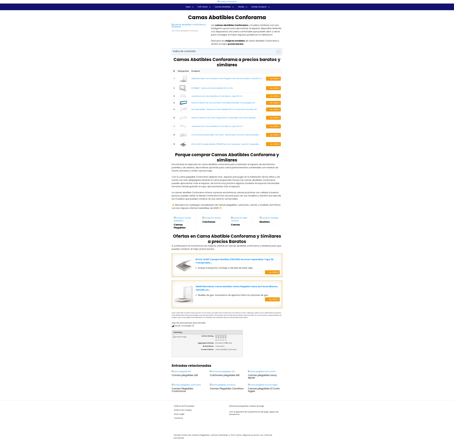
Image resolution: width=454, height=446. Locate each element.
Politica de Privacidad (184, 406)
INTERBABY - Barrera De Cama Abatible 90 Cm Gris (212, 88)
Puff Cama (202, 6)
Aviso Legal (179, 414)
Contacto (178, 418)
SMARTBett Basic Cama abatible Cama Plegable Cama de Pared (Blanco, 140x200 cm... (227, 78)
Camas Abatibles (223, 6)
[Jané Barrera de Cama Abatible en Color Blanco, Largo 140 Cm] (183, 126)
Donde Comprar (259, 6)
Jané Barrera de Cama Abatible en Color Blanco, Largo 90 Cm (216, 96)
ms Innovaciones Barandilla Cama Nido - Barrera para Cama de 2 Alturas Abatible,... (225, 135)
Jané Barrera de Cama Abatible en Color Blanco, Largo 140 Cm (217, 126)
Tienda (241, 6)
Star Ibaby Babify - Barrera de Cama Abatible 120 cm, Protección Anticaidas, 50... (224, 109)
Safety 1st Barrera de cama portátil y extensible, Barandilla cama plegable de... (223, 103)
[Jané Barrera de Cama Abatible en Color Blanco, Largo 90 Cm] (183, 96)
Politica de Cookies (183, 410)
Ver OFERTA (274, 78)
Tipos (188, 6)
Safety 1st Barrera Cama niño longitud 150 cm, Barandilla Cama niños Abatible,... (224, 118)
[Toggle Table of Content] (277, 52)
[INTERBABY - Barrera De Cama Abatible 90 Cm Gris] (183, 88)
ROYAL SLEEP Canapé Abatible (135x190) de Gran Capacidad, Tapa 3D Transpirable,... (225, 144)
